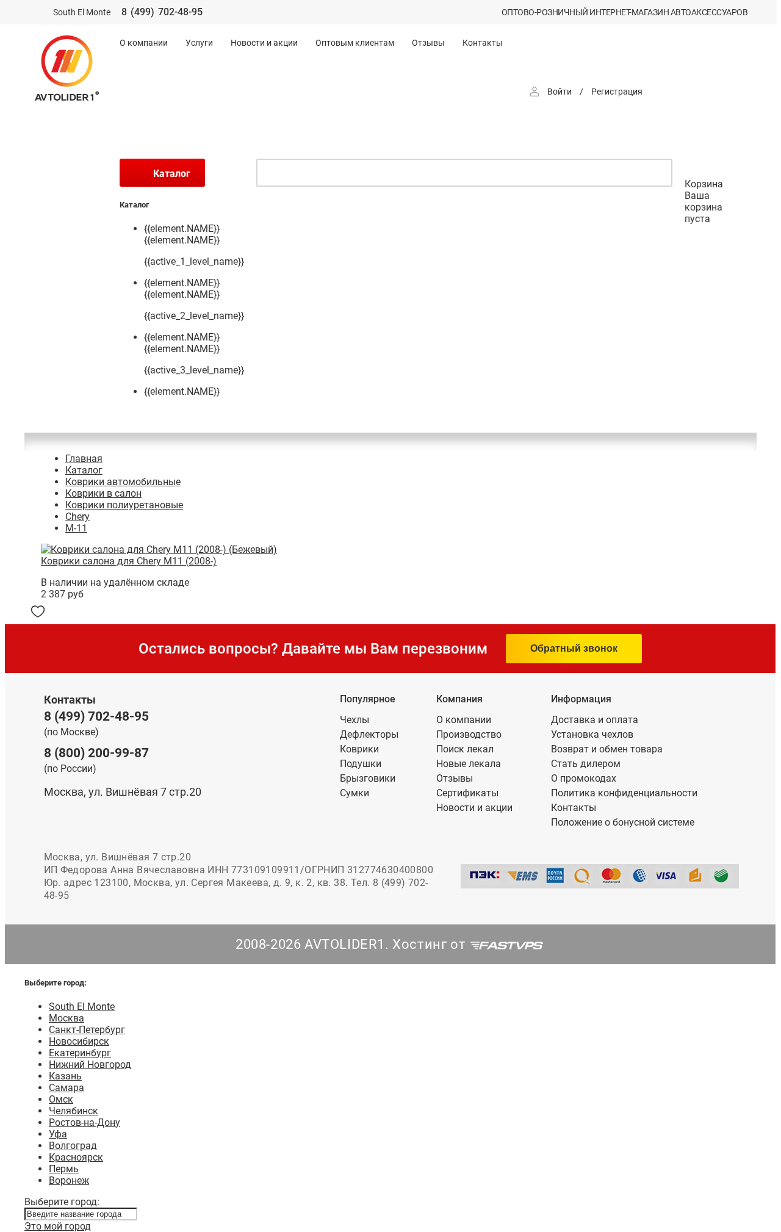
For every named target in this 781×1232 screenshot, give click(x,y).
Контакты (482, 43)
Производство (469, 734)
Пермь (64, 1169)
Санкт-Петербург (87, 1030)
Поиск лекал (465, 749)
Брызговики (367, 778)
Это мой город (57, 1226)
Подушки (360, 763)
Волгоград (73, 1145)
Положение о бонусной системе (622, 822)
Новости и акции (264, 43)
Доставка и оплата (594, 720)
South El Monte (82, 1006)
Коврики (359, 749)
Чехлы (354, 720)
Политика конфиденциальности (624, 793)
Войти (559, 91)
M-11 (76, 528)
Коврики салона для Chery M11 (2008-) (129, 561)
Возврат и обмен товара (607, 749)
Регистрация (616, 91)
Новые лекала (468, 763)
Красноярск (76, 1157)
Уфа (58, 1134)
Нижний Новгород (90, 1064)
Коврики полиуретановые (124, 505)
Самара (66, 1087)
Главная (84, 458)
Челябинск (73, 1111)
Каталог (84, 470)
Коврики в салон (103, 493)
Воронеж (69, 1180)
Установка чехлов (592, 734)
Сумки (354, 793)
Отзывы (428, 43)
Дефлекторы (369, 734)
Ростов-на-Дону (84, 1122)
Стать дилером (586, 763)
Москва (66, 1018)
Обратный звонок (573, 648)
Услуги (199, 43)
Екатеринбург (80, 1053)
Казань (65, 1076)
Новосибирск (79, 1041)
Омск (61, 1099)
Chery (77, 516)
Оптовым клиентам (354, 43)
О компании (144, 43)
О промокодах (583, 778)
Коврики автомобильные (123, 482)
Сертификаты (467, 793)
